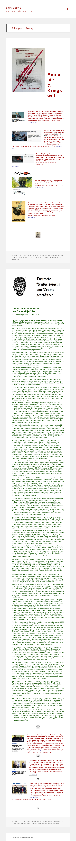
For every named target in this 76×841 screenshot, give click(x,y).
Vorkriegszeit (42, 823)
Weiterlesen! (32, 122)
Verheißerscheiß (55, 257)
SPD (35, 257)
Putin (31, 257)
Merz (21, 257)
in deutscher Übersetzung (39, 751)
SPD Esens (40, 257)
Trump (47, 257)
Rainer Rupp (57, 821)
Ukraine (34, 823)
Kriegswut (15, 257)
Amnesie (61, 255)
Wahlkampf (15, 259)
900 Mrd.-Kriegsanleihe (49, 255)
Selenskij (23, 823)
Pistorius (26, 257)
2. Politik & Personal (31, 255)
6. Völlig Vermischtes (32, 821)
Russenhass (16, 823)
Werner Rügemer (53, 823)
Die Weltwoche (47, 821)
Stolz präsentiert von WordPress (22, 837)
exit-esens (13, 7)
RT (62, 821)
